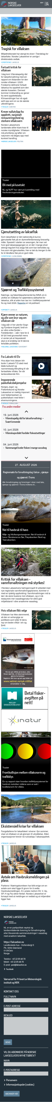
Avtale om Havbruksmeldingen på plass (25, 878)
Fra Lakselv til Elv (10, 356)
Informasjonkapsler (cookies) (20, 1084)
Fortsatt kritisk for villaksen (11, 68)
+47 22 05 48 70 (18, 959)
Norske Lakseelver (15, 917)
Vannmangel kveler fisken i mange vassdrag (26, 447)
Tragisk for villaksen (15, 48)
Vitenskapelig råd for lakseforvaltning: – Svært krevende (24, 420)
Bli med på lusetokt (13, 185)
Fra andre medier (11, 406)
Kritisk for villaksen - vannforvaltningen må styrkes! (23, 581)
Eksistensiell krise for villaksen (22, 826)
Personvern (11, 1080)
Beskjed (8, 1015)
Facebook (9, 969)
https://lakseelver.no (14, 942)
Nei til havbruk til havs (15, 530)
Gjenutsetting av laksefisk (19, 231)
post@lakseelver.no (19, 965)
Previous (26, 411)
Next (26, 458)
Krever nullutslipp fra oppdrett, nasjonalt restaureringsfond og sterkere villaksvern (12, 116)
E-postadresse (12, 1070)
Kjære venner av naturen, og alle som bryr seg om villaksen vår (14, 317)
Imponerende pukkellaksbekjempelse (13, 381)
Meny (41, 2)
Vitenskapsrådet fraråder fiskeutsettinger (25, 433)
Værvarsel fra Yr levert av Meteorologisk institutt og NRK (23, 981)
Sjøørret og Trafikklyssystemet (22, 289)
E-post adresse (12, 1006)
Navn (6, 1060)
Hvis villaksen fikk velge (14, 610)
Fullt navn (10, 996)
